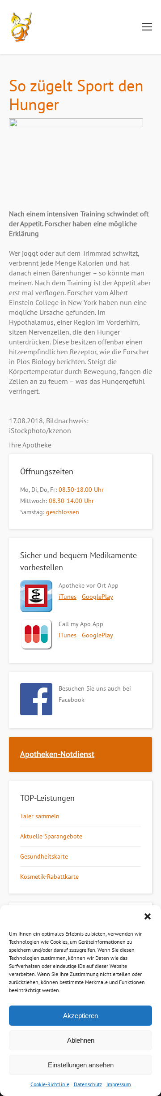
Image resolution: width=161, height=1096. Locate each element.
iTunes (67, 597)
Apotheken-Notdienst (57, 754)
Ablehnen (80, 1040)
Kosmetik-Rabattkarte (49, 877)
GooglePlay (97, 597)
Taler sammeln (39, 816)
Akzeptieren (80, 1015)
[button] (147, 916)
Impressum (118, 1084)
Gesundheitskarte (44, 856)
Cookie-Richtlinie (49, 1084)
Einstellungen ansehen (81, 1065)
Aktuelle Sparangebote (51, 836)
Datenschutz (88, 1084)
